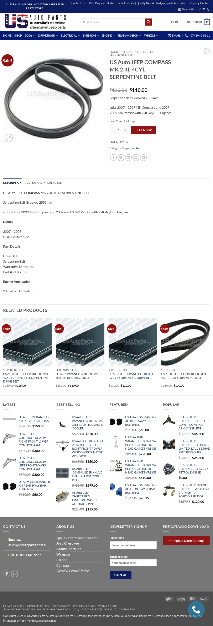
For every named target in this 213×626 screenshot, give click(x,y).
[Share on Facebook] (113, 157)
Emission (89, 35)
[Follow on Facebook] (200, 9)
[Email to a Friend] (128, 157)
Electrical (69, 35)
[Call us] (208, 9)
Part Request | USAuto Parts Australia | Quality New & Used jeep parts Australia (137, 3)
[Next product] (207, 51)
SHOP (18, 35)
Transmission (128, 35)
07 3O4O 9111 (31, 555)
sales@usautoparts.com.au (27, 545)
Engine (107, 35)
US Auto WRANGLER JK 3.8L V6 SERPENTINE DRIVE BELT (77, 375)
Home (7, 35)
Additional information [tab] (43, 182)
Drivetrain (46, 35)
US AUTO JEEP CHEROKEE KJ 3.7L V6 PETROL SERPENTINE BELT (184, 375)
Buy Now (143, 130)
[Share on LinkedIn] (143, 157)
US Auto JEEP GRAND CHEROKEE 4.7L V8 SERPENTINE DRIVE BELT (131, 375)
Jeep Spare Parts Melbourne (183, 615)
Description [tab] (12, 182)
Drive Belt (145, 51)
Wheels (149, 35)
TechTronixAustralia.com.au (38, 620)
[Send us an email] (204, 9)
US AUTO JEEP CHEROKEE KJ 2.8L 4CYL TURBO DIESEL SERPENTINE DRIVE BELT (25, 377)
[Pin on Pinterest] (136, 157)
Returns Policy (38, 606)
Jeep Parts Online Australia (105, 615)
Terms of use (107, 606)
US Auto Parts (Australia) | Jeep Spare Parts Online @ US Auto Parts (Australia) (60, 609)
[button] (187, 9)
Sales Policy (61, 606)
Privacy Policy (14, 606)
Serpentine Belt (122, 55)
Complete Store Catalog (186, 540)
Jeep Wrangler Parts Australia (144, 615)
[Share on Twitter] (121, 157)
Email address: (119, 556)
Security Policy (84, 606)
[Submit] (148, 22)
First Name (117, 537)
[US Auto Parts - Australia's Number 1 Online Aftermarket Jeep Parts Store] (38, 22)
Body (28, 35)
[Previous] (3, 356)
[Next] (210, 356)
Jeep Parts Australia (73, 615)
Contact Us (78, 3)
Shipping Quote (198, 3)
